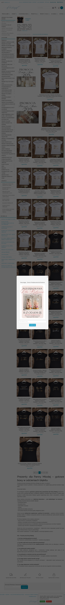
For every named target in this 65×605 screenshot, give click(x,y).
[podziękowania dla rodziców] (32, 301)
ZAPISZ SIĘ (32, 325)
